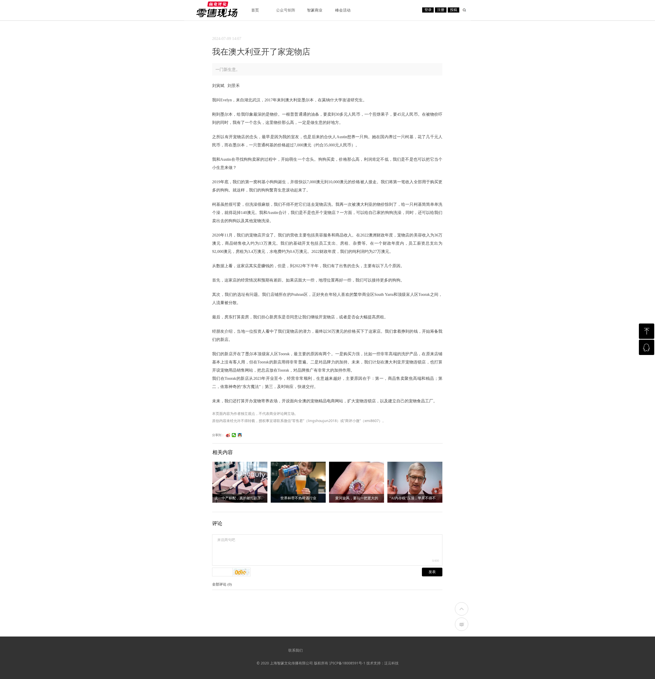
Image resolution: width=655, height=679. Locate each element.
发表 (432, 572)
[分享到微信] (234, 435)
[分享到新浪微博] (228, 435)
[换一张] (241, 572)
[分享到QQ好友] (240, 435)
